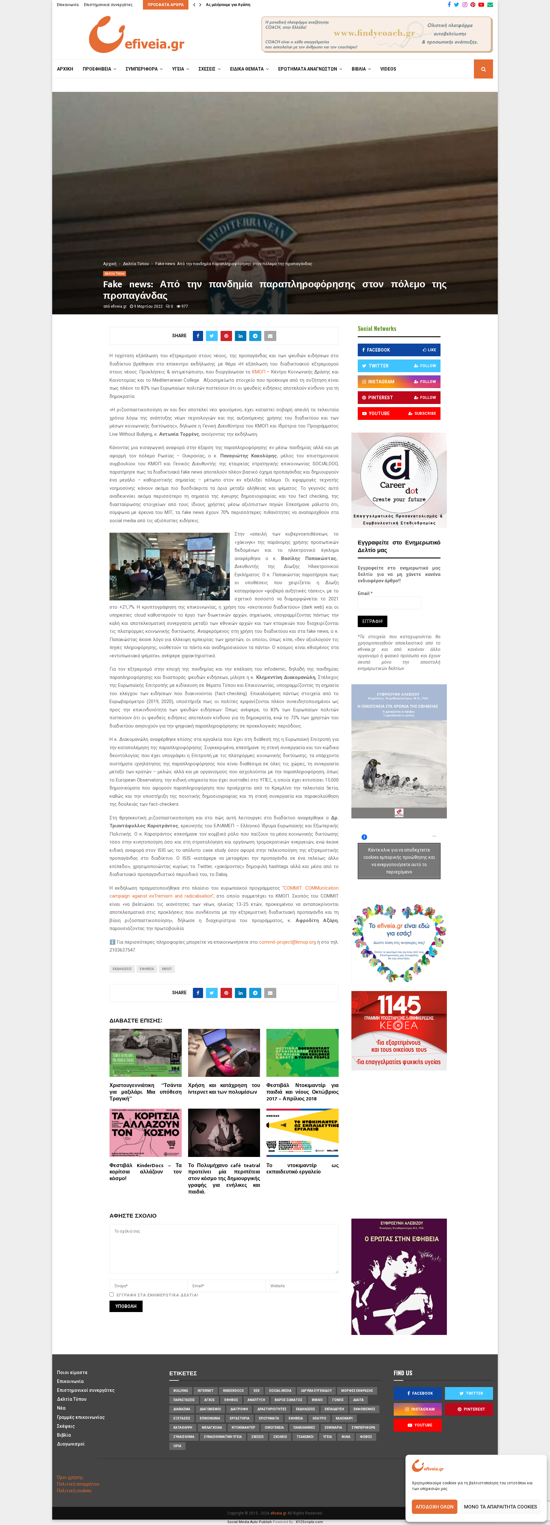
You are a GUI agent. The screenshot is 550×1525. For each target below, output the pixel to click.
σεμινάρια (333, 1427)
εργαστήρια (240, 1418)
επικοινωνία (210, 1418)
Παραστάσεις (184, 1400)
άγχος (209, 1400)
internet (206, 1390)
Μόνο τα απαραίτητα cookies (500, 1507)
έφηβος (231, 1400)
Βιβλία (64, 1435)
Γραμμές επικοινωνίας (81, 1417)
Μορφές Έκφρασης (357, 1390)
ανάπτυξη (256, 1400)
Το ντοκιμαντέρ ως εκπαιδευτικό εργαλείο (302, 1169)
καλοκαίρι (344, 1418)
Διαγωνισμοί (71, 1443)
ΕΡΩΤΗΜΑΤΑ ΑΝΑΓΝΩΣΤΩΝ (307, 69)
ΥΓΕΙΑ (178, 69)
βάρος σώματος (288, 1400)
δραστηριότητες (271, 1409)
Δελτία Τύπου (114, 273)
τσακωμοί (305, 1437)
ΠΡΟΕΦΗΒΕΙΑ (97, 69)
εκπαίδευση (334, 1409)
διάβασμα (181, 1409)
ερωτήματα (269, 1418)
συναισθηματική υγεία (223, 1437)
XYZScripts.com (309, 1522)
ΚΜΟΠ (258, 372)
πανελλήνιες (304, 1427)
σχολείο (280, 1437)
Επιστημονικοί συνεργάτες (108, 5)
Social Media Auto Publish (249, 1522)
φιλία (346, 1437)
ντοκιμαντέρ (243, 1427)
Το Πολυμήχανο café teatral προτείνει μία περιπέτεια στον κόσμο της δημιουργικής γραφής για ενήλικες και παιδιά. (224, 1178)
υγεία (327, 1437)
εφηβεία (147, 969)
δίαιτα (358, 1400)
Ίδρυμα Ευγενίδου (316, 1390)
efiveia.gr (119, 306)
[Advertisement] (418, 1143)
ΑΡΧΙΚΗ (65, 69)
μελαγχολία (212, 1427)
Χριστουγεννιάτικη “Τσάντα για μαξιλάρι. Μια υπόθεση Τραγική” (145, 1092)
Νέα (61, 1408)
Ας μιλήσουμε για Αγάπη (228, 5)
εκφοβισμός (364, 1409)
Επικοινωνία (68, 5)
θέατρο (319, 1418)
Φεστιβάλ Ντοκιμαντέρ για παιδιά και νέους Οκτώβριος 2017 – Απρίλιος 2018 (302, 1092)
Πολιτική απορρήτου (78, 1484)
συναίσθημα (183, 1437)
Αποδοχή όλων (435, 1507)
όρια (177, 1446)
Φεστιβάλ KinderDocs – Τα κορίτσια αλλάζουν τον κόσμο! (145, 1172)
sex (256, 1390)
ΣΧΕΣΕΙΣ (207, 69)
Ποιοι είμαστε (72, 1372)
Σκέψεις (66, 1426)
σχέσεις (257, 1437)
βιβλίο (317, 1400)
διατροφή (239, 1409)
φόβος (366, 1437)
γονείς (338, 1400)
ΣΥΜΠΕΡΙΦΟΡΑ (142, 69)
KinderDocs (233, 1390)
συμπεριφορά (363, 1427)
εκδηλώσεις (122, 969)
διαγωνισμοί (210, 1409)
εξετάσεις (181, 1418)
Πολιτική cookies (74, 1490)
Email (365, 593)
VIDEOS (388, 69)
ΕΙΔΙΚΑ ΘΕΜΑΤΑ (247, 69)
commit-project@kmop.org (287, 942)
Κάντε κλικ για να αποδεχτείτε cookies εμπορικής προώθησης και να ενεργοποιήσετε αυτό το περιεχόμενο (399, 860)
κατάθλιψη (182, 1427)
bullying (180, 1390)
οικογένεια (274, 1427)
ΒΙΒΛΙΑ (359, 69)
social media (280, 1390)
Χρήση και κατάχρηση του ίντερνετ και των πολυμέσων (224, 1089)
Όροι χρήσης (70, 1477)
